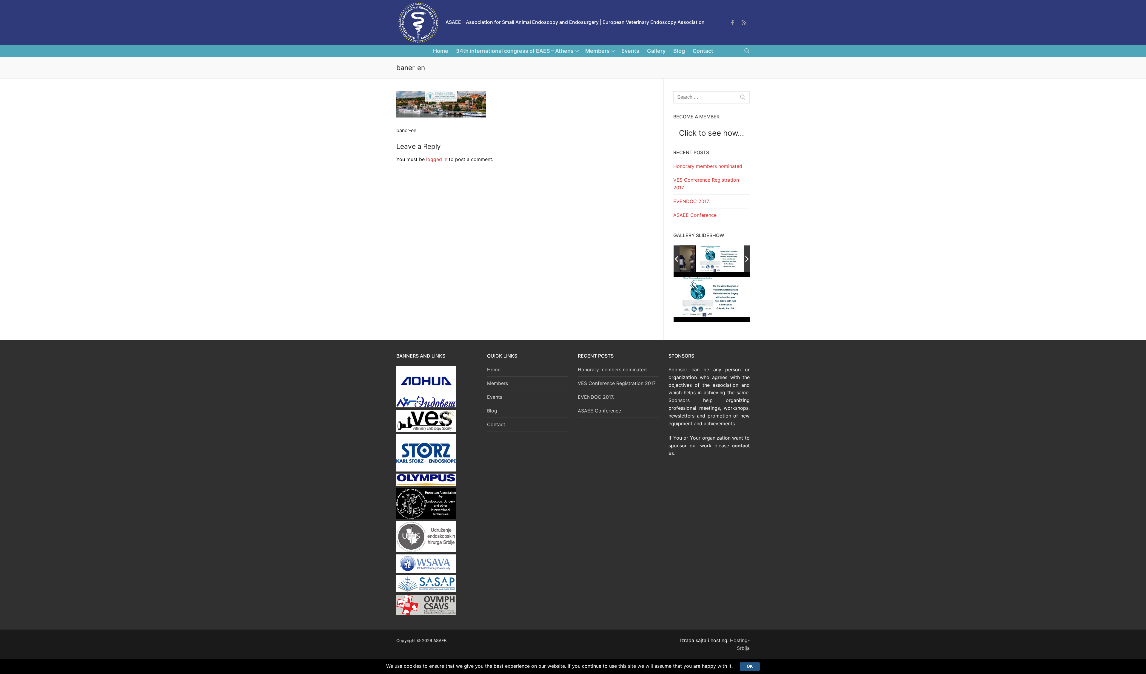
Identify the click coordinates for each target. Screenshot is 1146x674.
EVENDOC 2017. (691, 201)
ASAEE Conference (695, 215)
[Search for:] (711, 97)
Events (494, 397)
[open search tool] (747, 51)
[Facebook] (732, 22)
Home (493, 369)
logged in (436, 159)
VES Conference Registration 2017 (706, 184)
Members (497, 383)
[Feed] (744, 22)
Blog (492, 411)
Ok (750, 666)
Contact (496, 424)
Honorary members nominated (707, 166)
